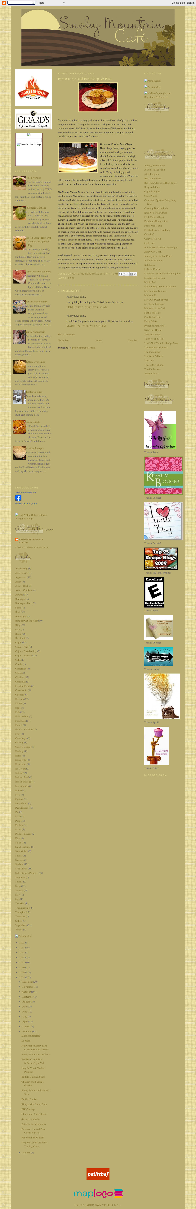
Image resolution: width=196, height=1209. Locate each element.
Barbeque (20, 599)
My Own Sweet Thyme (156, 299)
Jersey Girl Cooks (153, 251)
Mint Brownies (33, 177)
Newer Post (63, 340)
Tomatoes (20, 916)
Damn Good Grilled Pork (38, 271)
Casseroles (20, 668)
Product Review (23, 833)
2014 (22, 947)
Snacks (19, 881)
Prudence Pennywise (155, 325)
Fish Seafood (22, 716)
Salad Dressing (23, 846)
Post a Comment (66, 334)
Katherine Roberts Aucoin (31, 541)
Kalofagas (149, 264)
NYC (17, 794)
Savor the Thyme (153, 330)
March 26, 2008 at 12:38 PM (86, 326)
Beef (17, 612)
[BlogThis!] (124, 274)
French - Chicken (24, 729)
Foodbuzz (20, 720)
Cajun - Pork (21, 646)
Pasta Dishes (21, 807)
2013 (22, 952)
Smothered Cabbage (35, 207)
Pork (17, 820)
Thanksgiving (22, 907)
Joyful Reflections (153, 260)
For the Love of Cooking (157, 230)
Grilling (19, 742)
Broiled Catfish (29, 1099)
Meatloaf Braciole (30, 1035)
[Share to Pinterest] (135, 274)
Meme (18, 790)
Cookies (19, 694)
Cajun (18, 642)
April (25, 1021)
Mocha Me (150, 282)
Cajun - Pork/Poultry (26, 651)
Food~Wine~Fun (153, 225)
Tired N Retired (152, 369)
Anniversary (21, 572)
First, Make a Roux (154, 217)
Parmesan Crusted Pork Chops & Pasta (33, 1130)
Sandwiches (21, 851)
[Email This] (120, 274)
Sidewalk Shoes (152, 334)
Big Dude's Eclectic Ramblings (160, 182)
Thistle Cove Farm (153, 364)
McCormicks (22, 786)
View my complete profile (32, 547)
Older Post (133, 340)
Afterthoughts (151, 174)
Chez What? (150, 195)
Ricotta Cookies (33, 391)
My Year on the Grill (155, 308)
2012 (22, 957)
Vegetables (21, 925)
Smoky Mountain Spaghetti (35, 1054)
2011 (22, 962)
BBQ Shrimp (28, 1109)
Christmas (20, 681)
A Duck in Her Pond (154, 169)
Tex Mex (19, 903)
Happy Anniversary (35, 331)
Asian (18, 581)
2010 (22, 967)
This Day (149, 360)
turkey (18, 920)
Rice (17, 838)
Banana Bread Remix (36, 301)
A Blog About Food (154, 165)
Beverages (20, 616)
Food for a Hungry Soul (156, 221)
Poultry (19, 825)
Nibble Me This (152, 312)
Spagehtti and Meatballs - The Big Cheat (34, 1144)
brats (17, 629)
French (18, 725)
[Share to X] (128, 274)
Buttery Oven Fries (35, 361)
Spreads (19, 890)
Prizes (18, 829)
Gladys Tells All (152, 238)
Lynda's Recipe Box (154, 278)
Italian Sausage (23, 781)
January (26, 1152)
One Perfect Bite (152, 317)
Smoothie (20, 877)
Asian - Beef (21, 585)
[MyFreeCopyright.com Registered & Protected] (162, 97)
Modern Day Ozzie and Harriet (160, 286)
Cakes (18, 659)
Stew (17, 894)
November (28, 986)
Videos (19, 929)
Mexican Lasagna (34, 448)
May (25, 1016)
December (27, 981)
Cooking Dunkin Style (156, 208)
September (28, 996)
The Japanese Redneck (156, 347)
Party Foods (21, 803)
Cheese (19, 672)
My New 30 (150, 295)
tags (17, 899)
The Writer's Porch (153, 356)
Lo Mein (25, 1040)
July (24, 1006)
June (25, 1011)
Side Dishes (21, 868)
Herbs (18, 755)
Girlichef (149, 234)
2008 (22, 977)
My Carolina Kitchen (155, 290)
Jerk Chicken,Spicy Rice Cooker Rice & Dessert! (35, 1047)
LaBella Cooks (152, 269)
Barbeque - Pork (23, 603)
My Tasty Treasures (154, 304)
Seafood (19, 864)
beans (18, 607)
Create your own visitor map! (98, 1205)
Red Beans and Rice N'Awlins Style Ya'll (33, 1061)
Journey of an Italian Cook (158, 256)
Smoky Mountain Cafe (25, 492)
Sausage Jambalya (30, 1119)
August (26, 1001)
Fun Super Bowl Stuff (32, 1137)
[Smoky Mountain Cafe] (18, 499)
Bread (18, 633)
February (27, 1031)
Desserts (19, 699)
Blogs (18, 625)
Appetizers (20, 577)
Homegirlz (20, 759)
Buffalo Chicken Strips (33, 1076)
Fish (17, 712)
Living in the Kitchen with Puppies (162, 273)
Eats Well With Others (155, 212)
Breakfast (20, 638)
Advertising (21, 568)
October (26, 991)
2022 (22, 942)
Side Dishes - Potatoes (26, 873)
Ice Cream (20, 768)
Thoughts (20, 912)
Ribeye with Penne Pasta (34, 1104)
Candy (18, 664)
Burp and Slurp (152, 187)
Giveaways (21, 738)
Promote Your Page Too (26, 503)
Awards (19, 594)
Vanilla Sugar (151, 373)
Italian (18, 773)
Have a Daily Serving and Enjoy (160, 247)
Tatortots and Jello (153, 338)
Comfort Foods (23, 686)
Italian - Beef (22, 777)
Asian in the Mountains (33, 1124)
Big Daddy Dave (153, 178)
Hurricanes (20, 764)
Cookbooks (21, 690)
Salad (18, 842)
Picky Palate (150, 321)
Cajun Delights (152, 191)
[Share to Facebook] (131, 274)
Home (99, 340)
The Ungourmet (152, 351)
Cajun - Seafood (23, 655)
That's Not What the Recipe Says (161, 343)
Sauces (18, 855)
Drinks (18, 703)
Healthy (19, 751)
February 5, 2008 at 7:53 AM (87, 307)
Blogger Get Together (26, 620)
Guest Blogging (23, 746)
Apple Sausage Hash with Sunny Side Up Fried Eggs (38, 241)
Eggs (17, 707)
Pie (17, 812)
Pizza (18, 816)
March (26, 1026)
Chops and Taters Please (33, 1114)
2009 (22, 972)
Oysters (19, 799)
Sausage (19, 860)
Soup (18, 886)
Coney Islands (32, 421)
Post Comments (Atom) (84, 347)
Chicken (19, 677)
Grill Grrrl (149, 243)
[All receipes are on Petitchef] (98, 1179)
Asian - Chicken (23, 590)
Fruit (17, 733)
